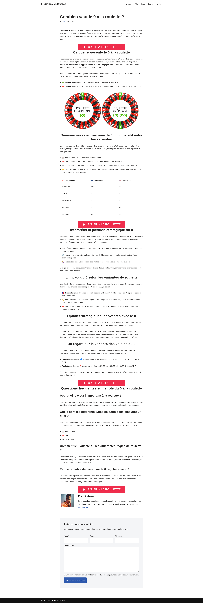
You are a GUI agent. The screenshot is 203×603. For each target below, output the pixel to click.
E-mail (92, 536)
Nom (66, 536)
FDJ (136, 4)
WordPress (61, 600)
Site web (118, 536)
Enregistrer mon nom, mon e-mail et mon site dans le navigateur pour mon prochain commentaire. (102, 575)
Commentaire (69, 545)
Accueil (129, 4)
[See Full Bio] (89, 507)
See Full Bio (83, 507)
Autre (159, 4)
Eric (63, 21)
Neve (43, 600)
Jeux (143, 4)
